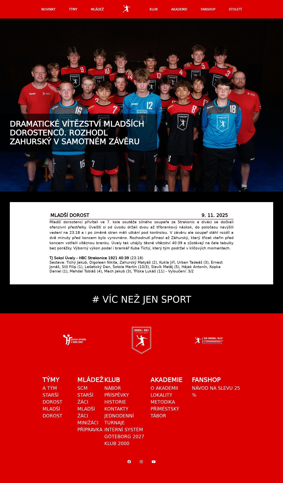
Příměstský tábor (165, 412)
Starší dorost (52, 398)
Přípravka (89, 429)
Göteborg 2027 (124, 436)
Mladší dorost (52, 412)
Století (235, 9)
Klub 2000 (116, 443)
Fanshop (208, 9)
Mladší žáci (86, 412)
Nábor (112, 388)
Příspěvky (116, 395)
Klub (154, 9)
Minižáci (87, 423)
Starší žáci (85, 398)
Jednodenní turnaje (119, 419)
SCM (82, 388)
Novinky (48, 9)
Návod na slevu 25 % (216, 392)
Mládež (97, 9)
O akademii (164, 388)
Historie (115, 402)
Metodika (163, 402)
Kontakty (116, 409)
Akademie (179, 9)
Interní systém (123, 429)
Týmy (73, 9)
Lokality (161, 395)
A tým (50, 388)
